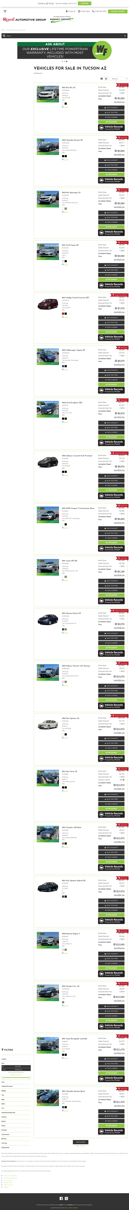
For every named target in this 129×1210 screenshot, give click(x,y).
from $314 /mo (119, 1105)
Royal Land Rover (8, 1180)
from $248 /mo (119, 628)
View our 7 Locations (117, 11)
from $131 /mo (119, 102)
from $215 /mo (119, 364)
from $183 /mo (119, 312)
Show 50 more (81, 1145)
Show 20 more (80, 1142)
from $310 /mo (119, 1053)
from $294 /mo (119, 948)
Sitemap (70, 1207)
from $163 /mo (119, 207)
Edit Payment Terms (16, 1075)
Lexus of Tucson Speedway (10, 1178)
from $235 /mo (119, 575)
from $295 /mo (119, 1000)
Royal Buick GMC (8, 1182)
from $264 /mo (119, 680)
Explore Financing (99, 446)
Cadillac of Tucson (8, 1185)
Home (3, 30)
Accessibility (75, 1207)
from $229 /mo (119, 523)
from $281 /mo (119, 733)
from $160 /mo (119, 154)
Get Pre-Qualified (111, 122)
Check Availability (112, 108)
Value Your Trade (112, 112)
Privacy (66, 1207)
